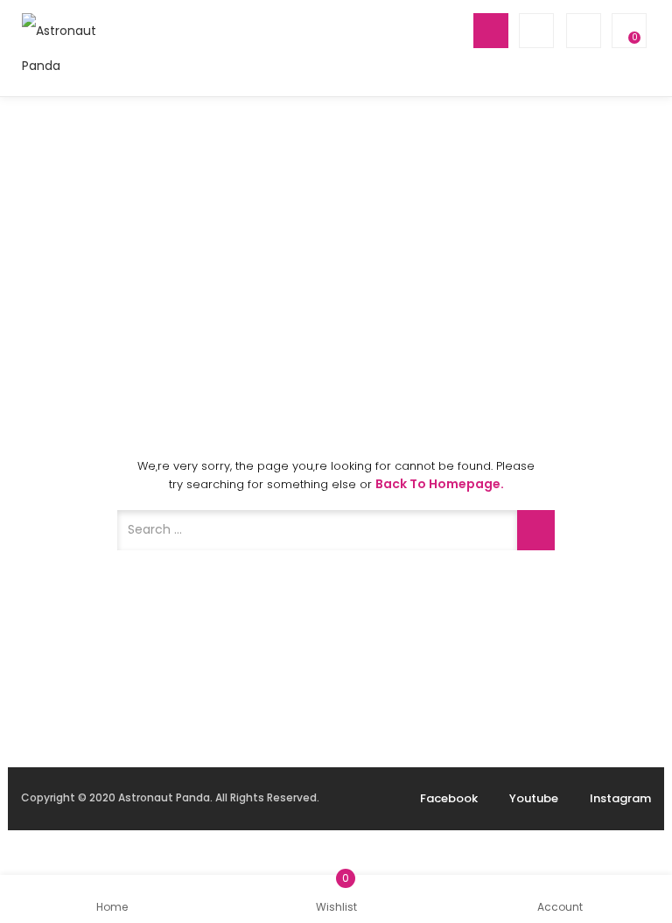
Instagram (620, 798)
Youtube (533, 798)
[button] (627, 30)
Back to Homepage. (439, 484)
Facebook (449, 798)
